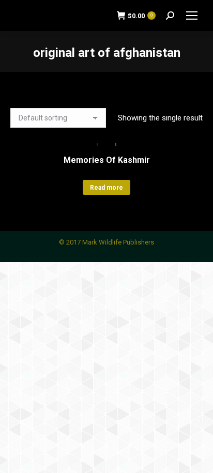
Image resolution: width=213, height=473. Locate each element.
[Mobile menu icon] (192, 15)
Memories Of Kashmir (107, 160)
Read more (106, 187)
